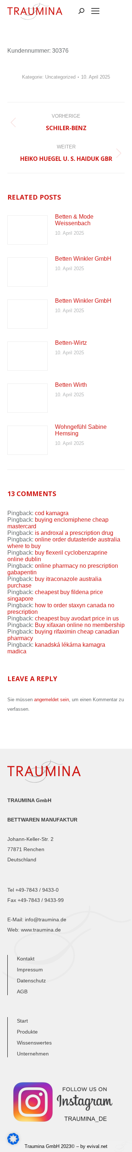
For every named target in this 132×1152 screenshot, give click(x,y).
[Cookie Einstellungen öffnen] (13, 1143)
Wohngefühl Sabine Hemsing (81, 430)
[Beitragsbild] (27, 230)
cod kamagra (52, 513)
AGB (22, 991)
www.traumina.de (41, 930)
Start (22, 1021)
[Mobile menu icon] (95, 11)
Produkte (27, 1032)
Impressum (30, 969)
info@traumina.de (45, 919)
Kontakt (25, 959)
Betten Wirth (71, 385)
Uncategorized (60, 77)
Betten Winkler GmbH (83, 259)
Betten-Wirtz (71, 343)
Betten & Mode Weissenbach (74, 220)
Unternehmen (33, 1054)
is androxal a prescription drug (74, 533)
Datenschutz (31, 980)
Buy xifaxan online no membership (80, 625)
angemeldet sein (51, 699)
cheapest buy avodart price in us (77, 618)
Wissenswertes (34, 1043)
